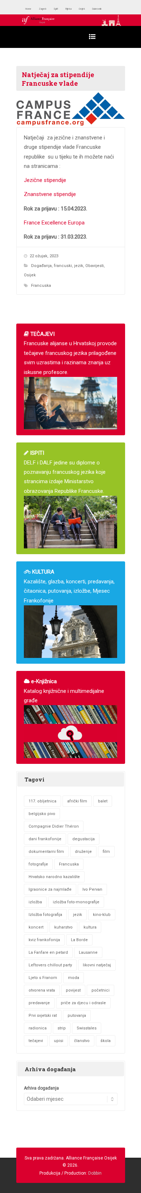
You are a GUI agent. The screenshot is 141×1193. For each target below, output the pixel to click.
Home (31, 8)
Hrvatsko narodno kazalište (54, 876)
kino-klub (102, 914)
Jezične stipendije (45, 180)
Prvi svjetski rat (43, 1015)
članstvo (82, 1040)
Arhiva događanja (41, 1088)
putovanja (77, 1015)
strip (61, 1028)
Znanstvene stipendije (50, 194)
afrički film (77, 801)
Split (69, 8)
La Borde (79, 940)
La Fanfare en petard (48, 952)
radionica (38, 1028)
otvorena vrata (42, 990)
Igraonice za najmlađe (50, 889)
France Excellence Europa (54, 222)
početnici (100, 990)
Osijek (106, 8)
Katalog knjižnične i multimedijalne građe (64, 691)
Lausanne (88, 952)
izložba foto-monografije (76, 902)
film (106, 851)
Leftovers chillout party (50, 965)
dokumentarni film (46, 851)
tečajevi (36, 1040)
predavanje (39, 1003)
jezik (78, 265)
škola (106, 1040)
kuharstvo (63, 927)
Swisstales (87, 1028)
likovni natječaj (97, 965)
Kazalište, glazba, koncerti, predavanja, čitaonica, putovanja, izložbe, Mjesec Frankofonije (69, 586)
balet (102, 801)
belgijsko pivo (42, 813)
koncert (36, 927)
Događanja (41, 265)
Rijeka (87, 8)
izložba (35, 902)
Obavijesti (94, 265)
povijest (73, 990)
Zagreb (51, 8)
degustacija (83, 839)
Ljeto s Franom (43, 977)
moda (73, 977)
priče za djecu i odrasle (83, 1003)
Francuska (41, 285)
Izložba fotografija (45, 914)
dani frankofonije (45, 839)
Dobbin (95, 1173)
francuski (63, 265)
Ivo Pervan (92, 889)
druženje (83, 851)
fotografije (38, 864)
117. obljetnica (42, 801)
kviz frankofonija (44, 940)
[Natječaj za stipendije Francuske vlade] (70, 109)
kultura (90, 927)
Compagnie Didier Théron (54, 826)
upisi (58, 1040)
